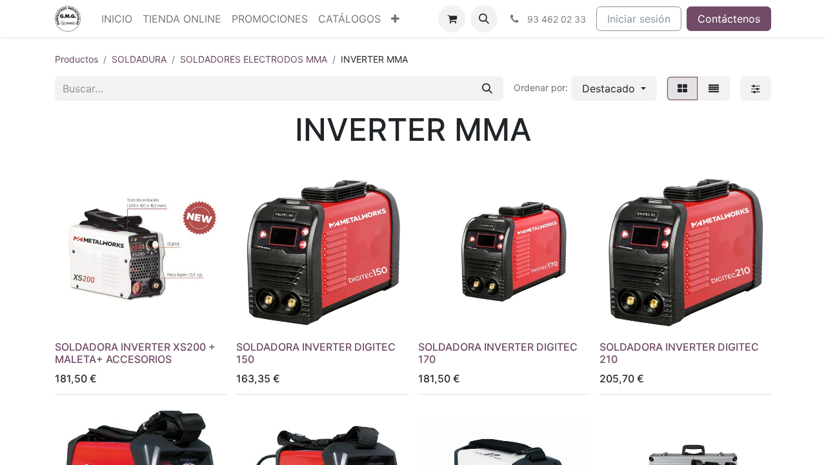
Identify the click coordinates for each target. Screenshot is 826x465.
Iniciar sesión (638, 18)
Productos (76, 59)
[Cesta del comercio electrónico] (451, 18)
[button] (484, 18)
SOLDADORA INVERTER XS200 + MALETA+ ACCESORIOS (135, 353)
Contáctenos (729, 18)
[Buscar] (487, 88)
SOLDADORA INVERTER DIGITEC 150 (316, 353)
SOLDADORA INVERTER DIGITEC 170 (498, 353)
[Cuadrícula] (682, 88)
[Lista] (714, 88)
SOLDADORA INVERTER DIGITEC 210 (679, 353)
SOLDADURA (139, 59)
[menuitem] (116, 19)
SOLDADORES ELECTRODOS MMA (253, 59)
